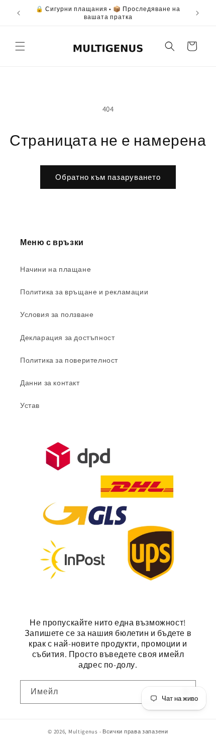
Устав (30, 405)
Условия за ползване (56, 314)
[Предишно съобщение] (19, 13)
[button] (20, 46)
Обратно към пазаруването (108, 177)
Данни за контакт (50, 382)
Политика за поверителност (69, 360)
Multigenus (83, 731)
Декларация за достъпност (67, 337)
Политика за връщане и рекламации (84, 291)
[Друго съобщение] (197, 13)
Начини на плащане (55, 269)
